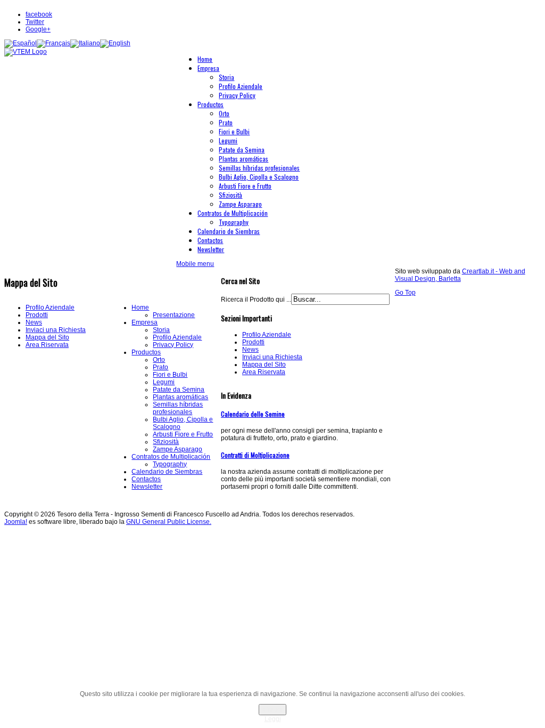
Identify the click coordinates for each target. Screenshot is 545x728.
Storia (161, 330)
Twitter (35, 22)
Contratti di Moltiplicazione (255, 454)
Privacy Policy (173, 345)
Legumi (164, 382)
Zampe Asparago (177, 449)
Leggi (273, 719)
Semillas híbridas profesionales (178, 408)
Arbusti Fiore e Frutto (183, 434)
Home (140, 307)
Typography (170, 464)
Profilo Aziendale (50, 307)
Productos (146, 352)
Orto (159, 359)
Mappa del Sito (47, 337)
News (34, 322)
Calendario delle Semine (253, 413)
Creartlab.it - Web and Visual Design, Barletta (460, 275)
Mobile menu (195, 264)
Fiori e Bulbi (170, 374)
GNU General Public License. (168, 521)
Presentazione (174, 315)
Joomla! (15, 521)
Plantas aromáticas (180, 397)
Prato (160, 367)
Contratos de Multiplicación (170, 456)
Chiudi (272, 710)
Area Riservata (47, 345)
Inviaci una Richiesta (56, 330)
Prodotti (37, 315)
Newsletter (146, 486)
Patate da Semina (178, 389)
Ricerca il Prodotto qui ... (256, 299)
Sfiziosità (166, 442)
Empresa (144, 322)
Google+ (38, 29)
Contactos (146, 479)
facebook (39, 14)
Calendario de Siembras (166, 471)
